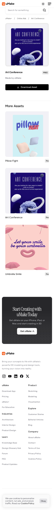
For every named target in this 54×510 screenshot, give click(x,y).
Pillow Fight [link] (11, 160)
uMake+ (8, 18)
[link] (28, 134)
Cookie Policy (27, 503)
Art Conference (37, 18)
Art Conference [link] (13, 217)
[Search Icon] (27, 10)
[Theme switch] (43, 4)
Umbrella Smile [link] (13, 274)
